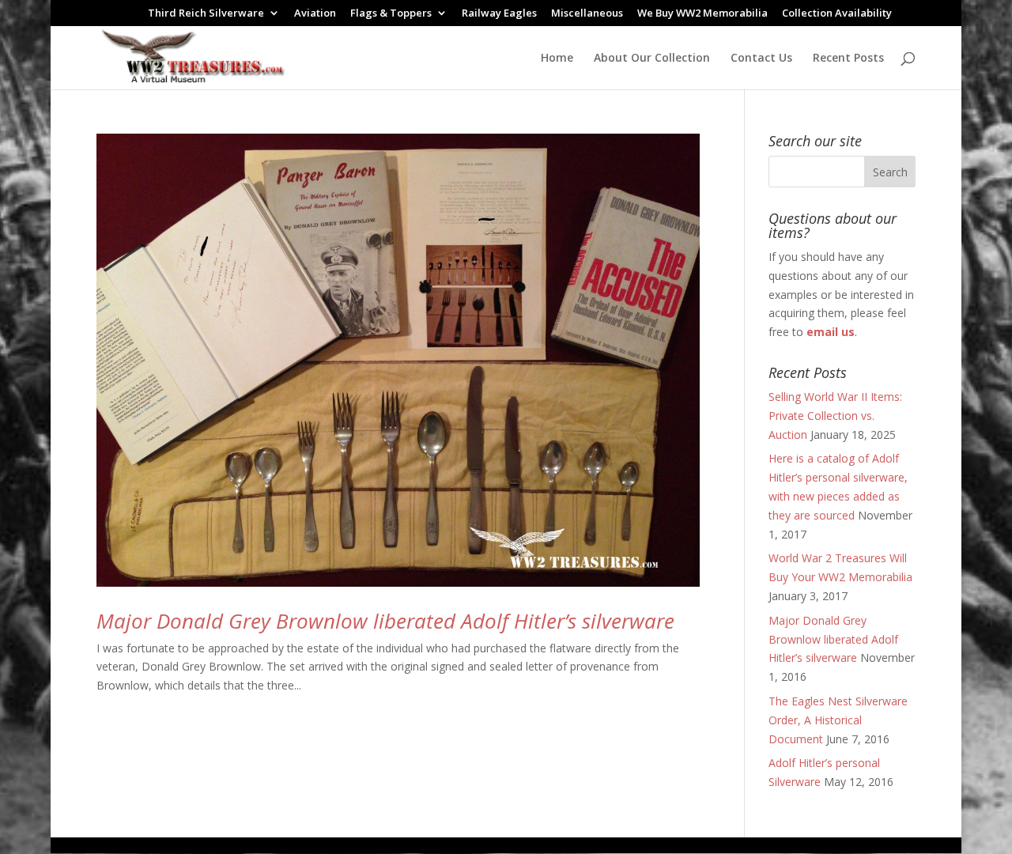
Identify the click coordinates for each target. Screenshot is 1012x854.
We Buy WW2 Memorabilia (702, 14)
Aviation (315, 14)
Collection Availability (837, 14)
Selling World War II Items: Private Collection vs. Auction (835, 415)
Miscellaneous (587, 14)
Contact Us (761, 58)
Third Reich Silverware (206, 14)
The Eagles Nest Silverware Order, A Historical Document (838, 719)
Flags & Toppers (391, 14)
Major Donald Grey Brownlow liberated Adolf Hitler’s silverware (385, 620)
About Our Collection (652, 58)
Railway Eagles (499, 14)
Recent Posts (848, 58)
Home (557, 58)
